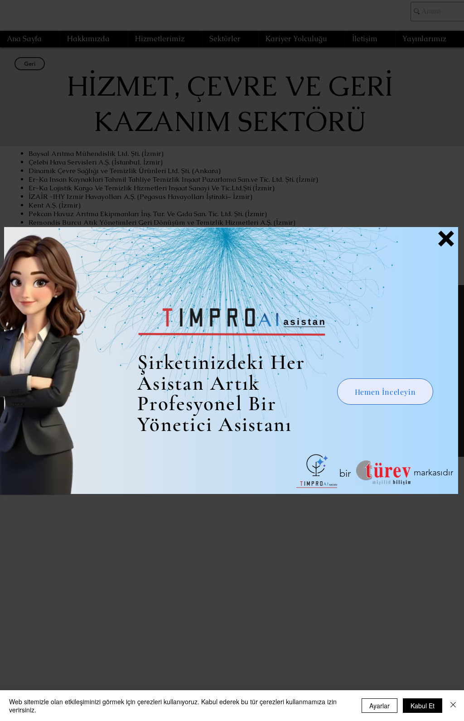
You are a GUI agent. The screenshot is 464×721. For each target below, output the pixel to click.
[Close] (453, 705)
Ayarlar (379, 705)
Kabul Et (423, 705)
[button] (446, 239)
